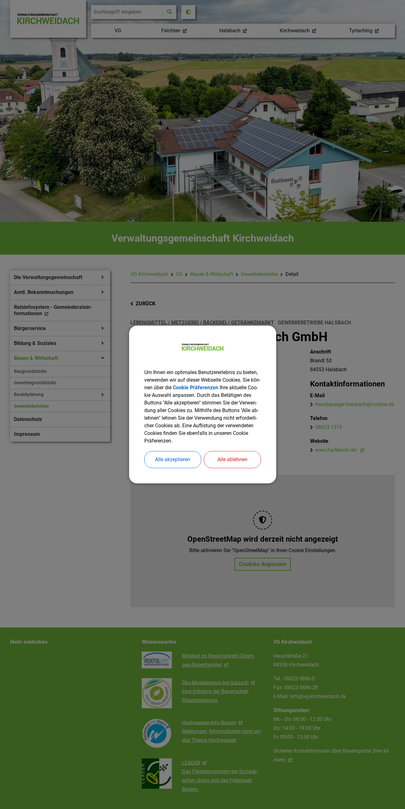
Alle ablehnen (232, 459)
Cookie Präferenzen (195, 388)
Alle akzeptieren (172, 459)
